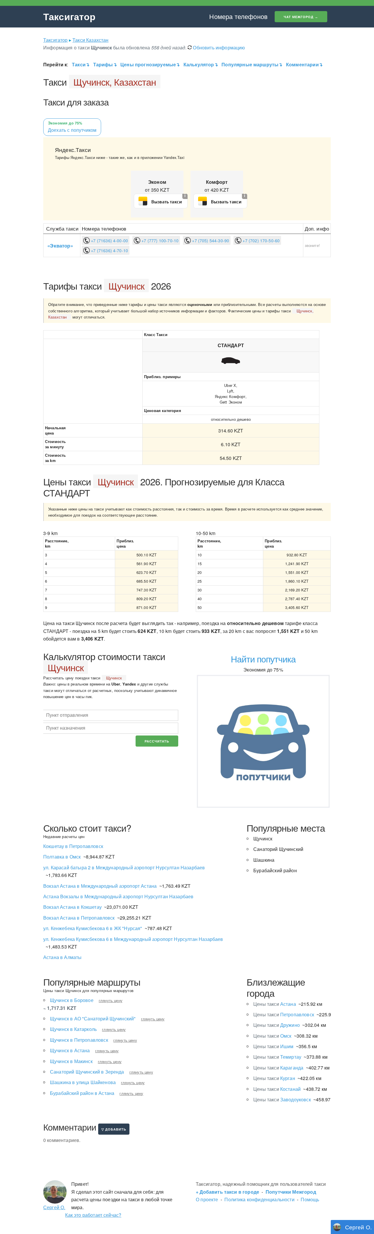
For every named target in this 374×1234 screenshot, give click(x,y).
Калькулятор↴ (200, 64)
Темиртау (277, 1056)
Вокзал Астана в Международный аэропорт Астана (100, 885)
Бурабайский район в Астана (82, 1093)
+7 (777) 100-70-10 (159, 240)
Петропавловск (283, 1014)
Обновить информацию (218, 47)
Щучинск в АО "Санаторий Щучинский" (93, 1018)
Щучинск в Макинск (71, 1061)
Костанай (277, 1089)
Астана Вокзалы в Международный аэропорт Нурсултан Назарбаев (118, 896)
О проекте (207, 1199)
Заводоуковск (282, 1099)
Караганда (278, 1067)
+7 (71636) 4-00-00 (109, 240)
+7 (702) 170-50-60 (260, 240)
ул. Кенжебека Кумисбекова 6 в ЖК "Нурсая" (92, 928)
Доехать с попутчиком (72, 126)
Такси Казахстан (90, 40)
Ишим (273, 1046)
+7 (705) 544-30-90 (210, 240)
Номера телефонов (238, 16)
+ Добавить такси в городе (227, 1191)
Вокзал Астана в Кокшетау (72, 907)
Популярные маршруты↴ (251, 64)
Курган (274, 1078)
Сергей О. (54, 1207)
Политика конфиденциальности (259, 1199)
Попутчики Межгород (291, 1191)
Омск (272, 1035)
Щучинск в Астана (70, 1050)
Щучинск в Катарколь (73, 1029)
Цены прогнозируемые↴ (150, 64)
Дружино (276, 1025)
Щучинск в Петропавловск (79, 1039)
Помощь (310, 1199)
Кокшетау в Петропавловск (73, 846)
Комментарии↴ (305, 64)
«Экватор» (60, 245)
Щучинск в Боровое (72, 1000)
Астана (274, 1004)
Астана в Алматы (62, 957)
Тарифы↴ (105, 64)
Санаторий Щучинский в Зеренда (87, 1071)
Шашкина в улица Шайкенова (83, 1082)
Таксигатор (69, 16)
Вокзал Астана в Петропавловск (79, 917)
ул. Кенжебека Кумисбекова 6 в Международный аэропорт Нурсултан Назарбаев (133, 939)
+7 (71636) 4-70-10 (109, 250)
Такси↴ (80, 64)
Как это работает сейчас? (93, 1214)
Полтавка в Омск (62, 856)
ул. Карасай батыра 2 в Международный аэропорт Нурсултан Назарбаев (124, 867)
